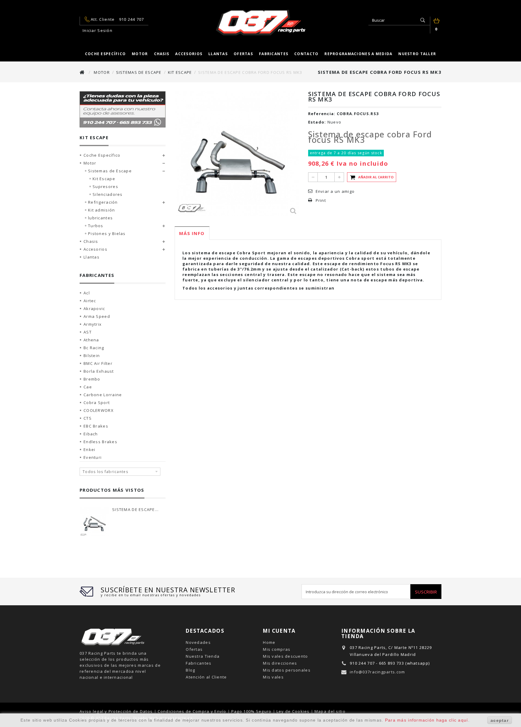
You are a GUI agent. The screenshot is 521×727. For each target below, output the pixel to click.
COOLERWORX (99, 410)
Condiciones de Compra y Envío (193, 711)
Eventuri (93, 457)
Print (321, 200)
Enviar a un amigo (335, 191)
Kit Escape (104, 178)
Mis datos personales (287, 670)
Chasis (161, 53)
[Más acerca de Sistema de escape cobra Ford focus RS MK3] (94, 521)
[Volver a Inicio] (82, 72)
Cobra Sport (97, 402)
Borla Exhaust (99, 371)
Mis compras (276, 649)
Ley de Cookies (293, 711)
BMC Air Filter (98, 363)
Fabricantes (273, 53)
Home (269, 642)
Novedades (198, 642)
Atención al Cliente (206, 677)
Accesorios (188, 53)
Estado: (317, 122)
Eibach (91, 434)
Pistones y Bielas (107, 233)
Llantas (218, 53)
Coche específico (105, 53)
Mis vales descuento (285, 656)
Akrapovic (94, 308)
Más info (191, 233)
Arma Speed (97, 316)
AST (88, 332)
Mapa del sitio (330, 711)
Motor (140, 53)
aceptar (500, 720)
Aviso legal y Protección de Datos (117, 711)
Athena (91, 340)
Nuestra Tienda (202, 656)
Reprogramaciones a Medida (358, 53)
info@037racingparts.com (377, 672)
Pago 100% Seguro (252, 711)
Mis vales (273, 677)
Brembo (92, 379)
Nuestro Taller (417, 53)
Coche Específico (102, 155)
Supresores (105, 186)
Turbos (95, 225)
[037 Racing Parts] (260, 22)
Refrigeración (103, 202)
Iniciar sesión (97, 30)
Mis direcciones (280, 663)
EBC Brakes (96, 426)
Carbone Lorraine (103, 394)
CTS (88, 418)
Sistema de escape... (135, 509)
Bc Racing (94, 347)
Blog (190, 670)
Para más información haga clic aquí (426, 720)
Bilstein (92, 355)
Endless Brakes (100, 441)
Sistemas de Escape (110, 171)
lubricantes (100, 218)
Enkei (89, 449)
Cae (88, 387)
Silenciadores (108, 194)
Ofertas (243, 53)
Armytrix (93, 324)
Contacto (306, 53)
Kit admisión (101, 210)
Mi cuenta (279, 630)
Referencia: (322, 113)
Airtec (90, 300)
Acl (87, 293)
